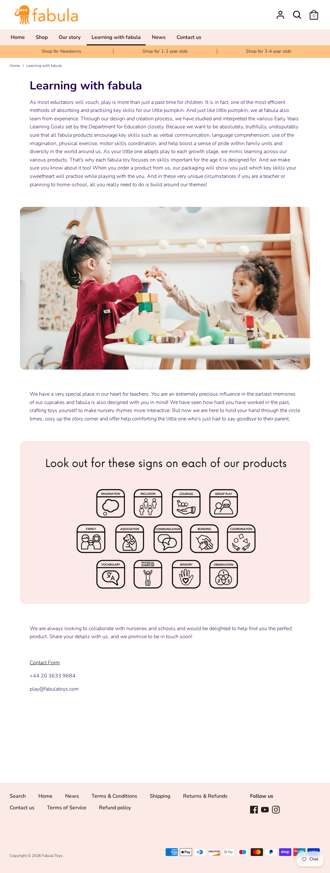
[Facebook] (254, 809)
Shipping (160, 796)
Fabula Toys (52, 855)
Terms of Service (66, 807)
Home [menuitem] (18, 37)
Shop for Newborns (61, 51)
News (72, 796)
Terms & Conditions (114, 796)
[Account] (280, 12)
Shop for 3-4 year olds (268, 51)
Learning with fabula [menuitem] (116, 37)
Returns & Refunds (205, 796)
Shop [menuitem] (42, 37)
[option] (61, 51)
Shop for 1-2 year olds (165, 51)
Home (45, 796)
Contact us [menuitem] (189, 37)
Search (18, 796)
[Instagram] (276, 809)
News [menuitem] (159, 37)
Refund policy (115, 807)
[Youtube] (265, 809)
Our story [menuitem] (70, 37)
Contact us (22, 807)
